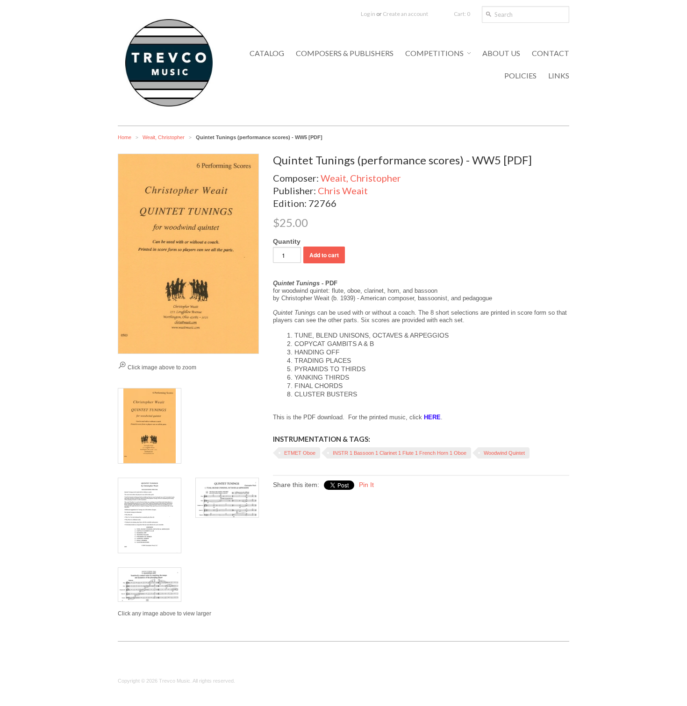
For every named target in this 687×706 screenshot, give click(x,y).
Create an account (405, 13)
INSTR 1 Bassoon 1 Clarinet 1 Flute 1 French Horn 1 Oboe (399, 453)
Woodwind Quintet (504, 453)
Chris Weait (343, 190)
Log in (368, 13)
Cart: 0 (462, 13)
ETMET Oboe (299, 453)
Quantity (287, 241)
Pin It (366, 484)
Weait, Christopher (164, 137)
